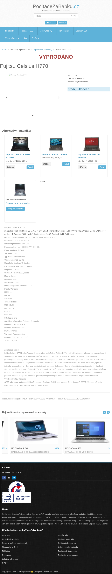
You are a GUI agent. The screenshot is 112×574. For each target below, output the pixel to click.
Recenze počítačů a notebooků (14, 543)
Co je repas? (7, 535)
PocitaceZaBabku (56, 6)
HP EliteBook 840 (13, 448)
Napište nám (63, 535)
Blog (25, 38)
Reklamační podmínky (67, 543)
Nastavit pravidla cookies (68, 555)
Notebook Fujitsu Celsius (54, 154)
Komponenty (64, 31)
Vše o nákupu (11, 38)
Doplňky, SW (81, 31)
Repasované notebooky (42, 50)
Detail (30, 167)
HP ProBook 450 (66, 448)
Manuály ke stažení (10, 547)
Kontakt (20, 572)
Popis (42, 181)
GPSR (4, 563)
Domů (4, 50)
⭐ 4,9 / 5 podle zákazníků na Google (44, 572)
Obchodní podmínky (66, 539)
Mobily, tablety (46, 31)
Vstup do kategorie (15, 209)
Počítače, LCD (27, 31)
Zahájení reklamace (10, 559)
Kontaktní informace (13, 472)
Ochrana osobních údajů (68, 547)
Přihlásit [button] (62, 23)
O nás (34, 38)
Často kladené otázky (10, 539)
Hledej (73, 16)
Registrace (6, 555)
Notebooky (10, 31)
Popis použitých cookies (67, 551)
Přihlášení (6, 551)
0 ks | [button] (51, 23)
